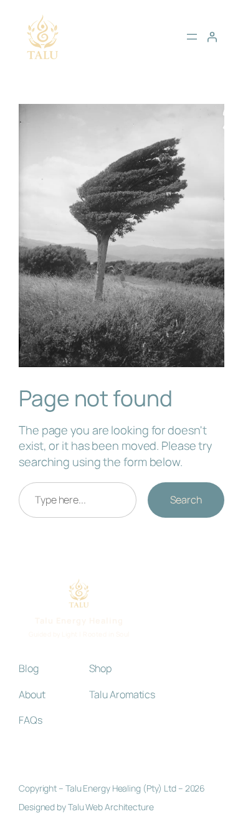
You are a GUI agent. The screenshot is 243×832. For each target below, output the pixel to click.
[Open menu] (191, 36)
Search (186, 500)
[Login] (211, 36)
